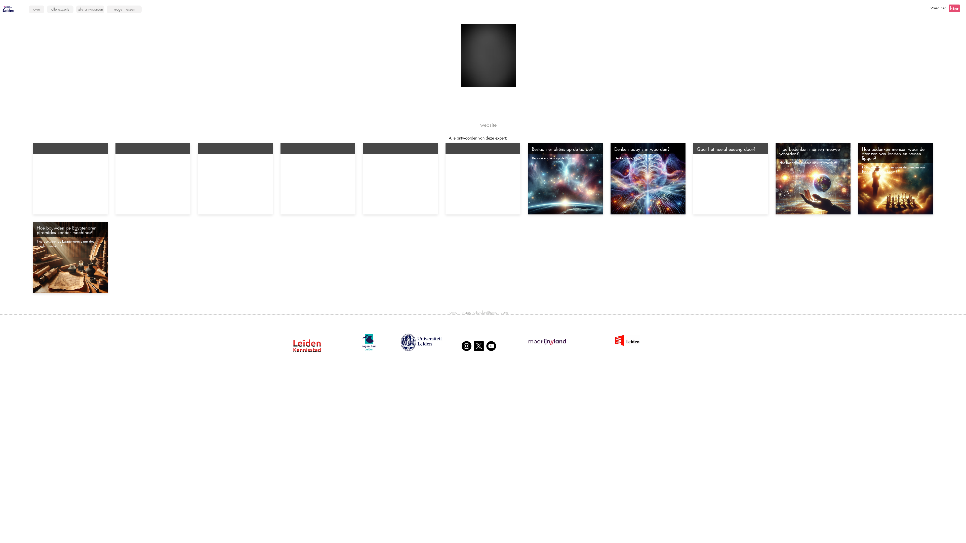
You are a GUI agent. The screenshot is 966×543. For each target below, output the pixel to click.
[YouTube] (491, 346)
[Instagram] (466, 346)
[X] (479, 346)
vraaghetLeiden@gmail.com (485, 312)
